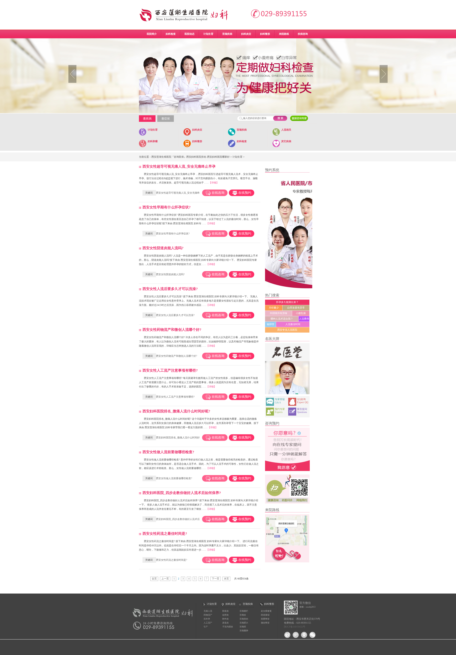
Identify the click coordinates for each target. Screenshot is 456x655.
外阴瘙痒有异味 (278, 313)
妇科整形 (265, 34)
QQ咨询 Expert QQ (302, 401)
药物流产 (208, 615)
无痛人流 (208, 611)
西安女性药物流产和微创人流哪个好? (176, 356)
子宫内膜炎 (227, 626)
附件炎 (225, 619)
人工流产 (208, 623)
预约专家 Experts (280, 410)
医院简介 (152, 34)
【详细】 (214, 182)
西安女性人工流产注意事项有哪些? (175, 396)
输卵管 (270, 324)
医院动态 (190, 34)
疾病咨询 (303, 34)
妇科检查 (171, 34)
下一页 (215, 578)
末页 (226, 578)
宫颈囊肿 (244, 630)
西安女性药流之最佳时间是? (171, 560)
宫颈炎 (243, 615)
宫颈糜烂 (244, 611)
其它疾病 (286, 141)
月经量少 (274, 307)
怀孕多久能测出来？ (287, 302)
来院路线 (284, 34)
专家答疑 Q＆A (280, 401)
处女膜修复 (266, 611)
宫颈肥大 (244, 623)
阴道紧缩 (265, 615)
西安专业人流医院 (287, 329)
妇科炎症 (246, 34)
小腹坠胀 (301, 313)
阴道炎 (225, 611)
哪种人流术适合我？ (282, 318)
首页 (154, 578)
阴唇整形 (265, 619)
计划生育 (208, 34)
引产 (206, 626)
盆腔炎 (225, 615)
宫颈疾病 (227, 34)
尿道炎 (225, 623)
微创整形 (265, 623)
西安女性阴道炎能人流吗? (170, 274)
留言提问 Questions (302, 410)
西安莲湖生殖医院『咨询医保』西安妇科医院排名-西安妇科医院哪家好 (190, 157)
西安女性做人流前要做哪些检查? (174, 478)
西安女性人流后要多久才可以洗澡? (175, 315)
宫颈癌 (243, 626)
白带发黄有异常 (296, 307)
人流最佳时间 (292, 324)
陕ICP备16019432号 (294, 626)
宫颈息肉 (244, 619)
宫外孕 (207, 619)
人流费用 (304, 318)
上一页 (165, 578)
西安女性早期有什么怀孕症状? (173, 233)
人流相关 (286, 129)
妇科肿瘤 (153, 141)
